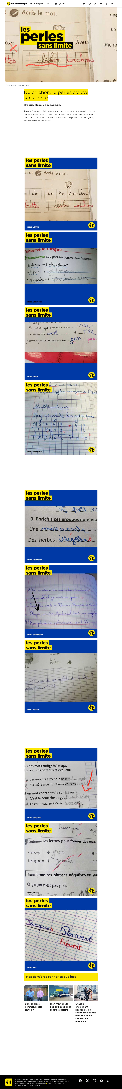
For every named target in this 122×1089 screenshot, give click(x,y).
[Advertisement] (61, 141)
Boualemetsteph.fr (23, 1079)
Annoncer (30, 1085)
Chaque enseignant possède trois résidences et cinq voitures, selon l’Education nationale (85, 1013)
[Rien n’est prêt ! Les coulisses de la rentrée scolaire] (61, 993)
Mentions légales (20, 1085)
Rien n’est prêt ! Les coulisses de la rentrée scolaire (60, 1007)
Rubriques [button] (38, 4)
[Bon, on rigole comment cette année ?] (36, 993)
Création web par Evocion (56, 1083)
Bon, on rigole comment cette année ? (33, 1007)
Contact (37, 1085)
